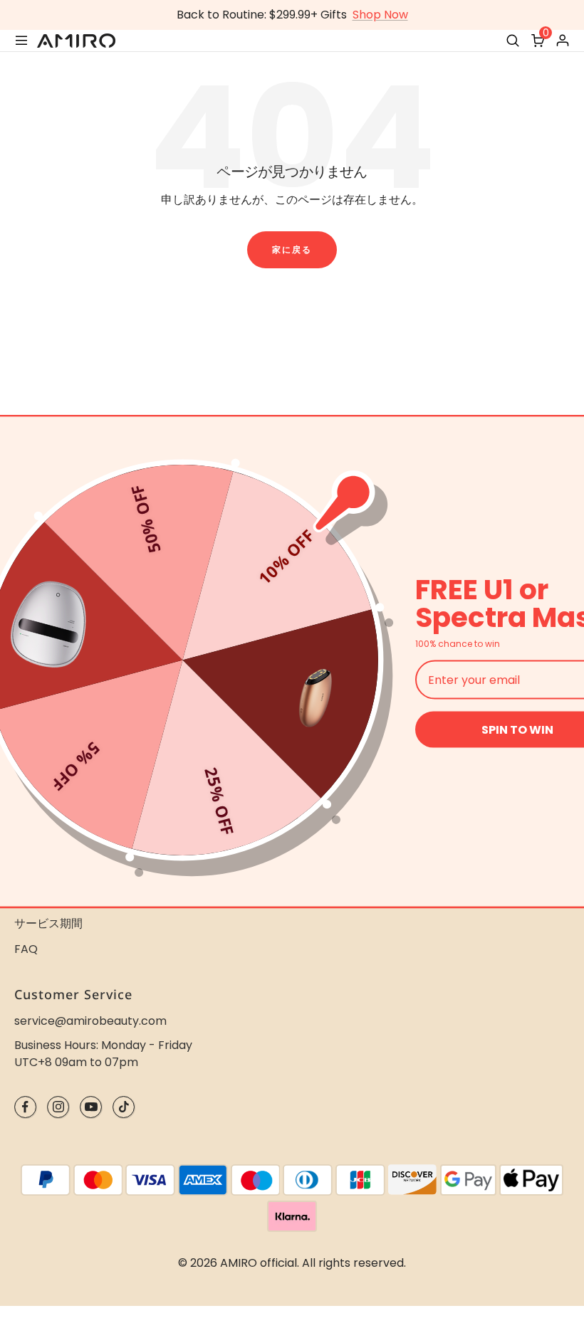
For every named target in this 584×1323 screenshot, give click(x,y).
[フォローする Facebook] (25, 1107)
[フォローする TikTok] (123, 1107)
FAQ (26, 949)
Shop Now (380, 14)
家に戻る (292, 249)
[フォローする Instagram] (58, 1107)
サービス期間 (48, 923)
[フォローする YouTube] (90, 1107)
